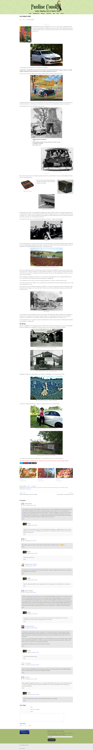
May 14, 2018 (33, 505)
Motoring (46, 487)
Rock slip (56, 487)
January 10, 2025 (35, 694)
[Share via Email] (31, 463)
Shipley (66, 487)
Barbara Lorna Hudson (31, 564)
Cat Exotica (28, 663)
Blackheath (24, 487)
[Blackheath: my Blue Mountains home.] (28, 473)
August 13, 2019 (35, 652)
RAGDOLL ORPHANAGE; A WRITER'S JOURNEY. (29, 494)
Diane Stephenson (29, 626)
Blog (24, 19)
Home (21, 19)
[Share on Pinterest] (24, 463)
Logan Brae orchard (40, 487)
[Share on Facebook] (28, 463)
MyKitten (27, 677)
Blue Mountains (29, 487)
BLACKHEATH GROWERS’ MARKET (62, 478)
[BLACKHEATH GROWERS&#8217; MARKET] (64, 473)
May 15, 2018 (33, 592)
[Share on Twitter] (21, 463)
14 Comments (33, 486)
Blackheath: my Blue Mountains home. (26, 478)
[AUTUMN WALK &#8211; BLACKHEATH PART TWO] (46, 473)
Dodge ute (34, 487)
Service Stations (62, 487)
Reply (23, 518)
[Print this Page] (35, 463)
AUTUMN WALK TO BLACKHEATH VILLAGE (65, 494)
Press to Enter (51, 739)
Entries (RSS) (22, 748)
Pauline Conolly (46, 6)
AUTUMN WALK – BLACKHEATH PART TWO (46, 478)
